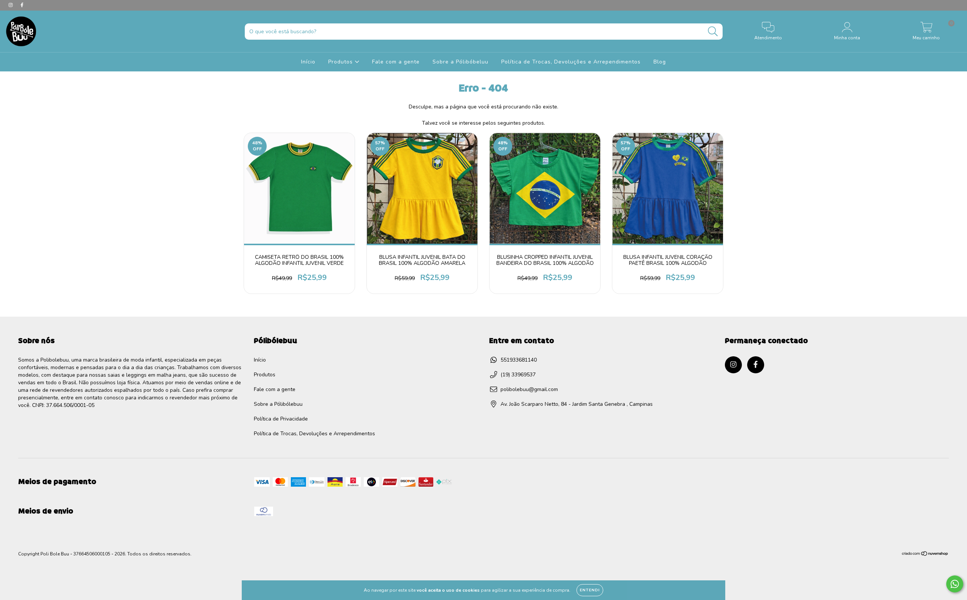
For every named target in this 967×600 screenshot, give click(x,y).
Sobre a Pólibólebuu (278, 404)
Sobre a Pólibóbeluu (460, 61)
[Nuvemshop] (925, 555)
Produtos (341, 61)
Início (308, 61)
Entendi (590, 590)
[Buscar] (713, 31)
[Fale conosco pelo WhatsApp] (954, 583)
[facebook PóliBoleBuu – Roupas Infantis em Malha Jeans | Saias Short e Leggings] (22, 5)
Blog (659, 61)
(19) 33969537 (518, 374)
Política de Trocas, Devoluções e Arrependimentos (571, 61)
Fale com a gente (396, 61)
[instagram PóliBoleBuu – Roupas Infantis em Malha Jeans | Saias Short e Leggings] (11, 5)
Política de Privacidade (281, 418)
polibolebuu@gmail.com (529, 389)
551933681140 (518, 359)
